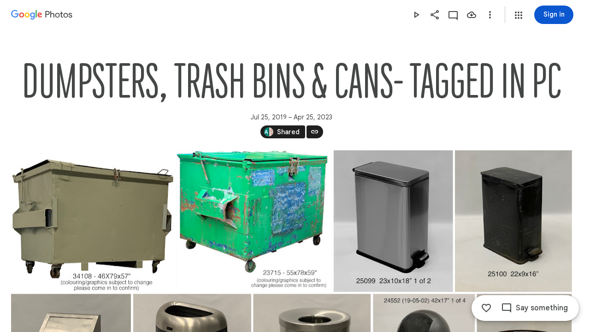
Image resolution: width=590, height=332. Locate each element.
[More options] (490, 15)
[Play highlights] (416, 15)
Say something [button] (542, 308)
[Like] (486, 308)
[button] (518, 15)
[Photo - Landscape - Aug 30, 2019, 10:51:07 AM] (254, 221)
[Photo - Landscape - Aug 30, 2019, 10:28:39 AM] (92, 221)
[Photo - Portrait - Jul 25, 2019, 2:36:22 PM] (393, 221)
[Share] (434, 15)
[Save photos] (471, 15)
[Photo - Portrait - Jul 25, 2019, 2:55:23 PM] (513, 221)
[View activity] (453, 15)
